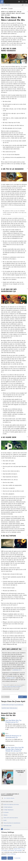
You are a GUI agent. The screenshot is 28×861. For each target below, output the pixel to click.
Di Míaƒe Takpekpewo (7, 810)
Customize (17, 858)
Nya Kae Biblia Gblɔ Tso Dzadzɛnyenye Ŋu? (13, 721)
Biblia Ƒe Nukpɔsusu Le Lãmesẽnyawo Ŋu (13, 736)
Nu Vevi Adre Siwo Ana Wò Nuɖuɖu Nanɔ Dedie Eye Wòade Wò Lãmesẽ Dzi (14, 749)
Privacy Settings (11, 854)
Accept (4, 858)
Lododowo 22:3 (17, 670)
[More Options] (26, 5)
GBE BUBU (4, 8)
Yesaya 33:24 (10, 678)
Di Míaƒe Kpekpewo (6, 807)
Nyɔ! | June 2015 (6, 4)
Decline (10, 858)
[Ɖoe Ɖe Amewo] (22, 5)
